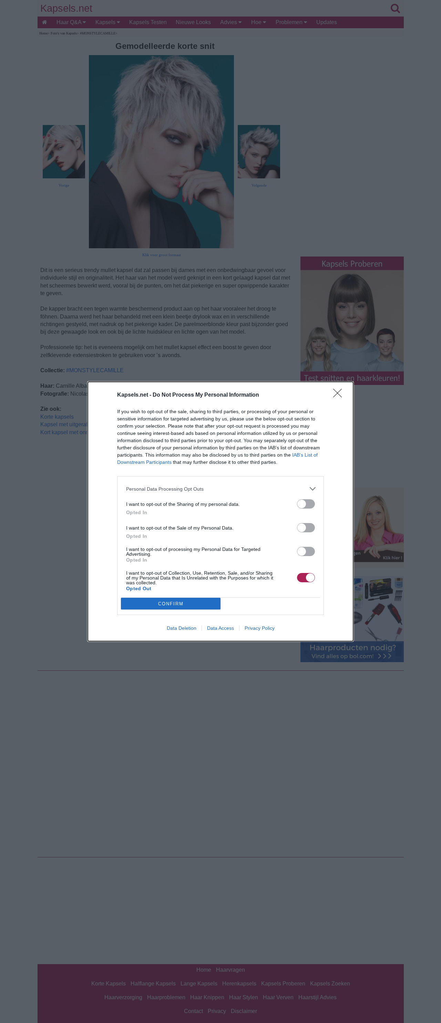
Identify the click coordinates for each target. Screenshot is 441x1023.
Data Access (220, 628)
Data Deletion (181, 628)
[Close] (339, 395)
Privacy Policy (260, 628)
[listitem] (220, 488)
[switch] (306, 504)
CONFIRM (171, 603)
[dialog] (220, 511)
